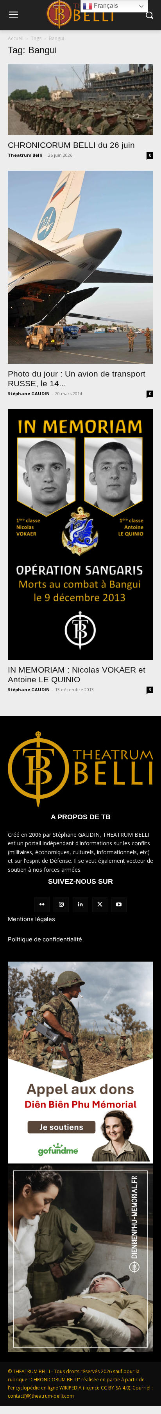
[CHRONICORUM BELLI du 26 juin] (80, 99)
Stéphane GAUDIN (29, 393)
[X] (99, 904)
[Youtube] (119, 904)
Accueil (15, 38)
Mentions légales (31, 919)
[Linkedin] (80, 904)
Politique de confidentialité (45, 939)
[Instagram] (61, 904)
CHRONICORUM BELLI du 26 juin (71, 144)
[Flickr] (42, 904)
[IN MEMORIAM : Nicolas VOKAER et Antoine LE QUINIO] (80, 534)
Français (105, 5)
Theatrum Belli (25, 155)
